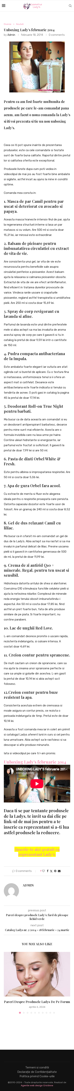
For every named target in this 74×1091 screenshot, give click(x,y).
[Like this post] (43, 871)
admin (11, 35)
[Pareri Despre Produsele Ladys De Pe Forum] (37, 974)
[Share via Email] (59, 871)
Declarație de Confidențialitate (37, 1072)
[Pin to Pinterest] (55, 871)
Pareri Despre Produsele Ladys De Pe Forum (37, 1002)
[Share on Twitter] (51, 871)
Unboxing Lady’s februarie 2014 (35, 762)
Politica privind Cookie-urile (37, 1076)
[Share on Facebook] (47, 871)
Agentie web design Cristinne (37, 1085)
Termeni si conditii (37, 1067)
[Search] (70, 5)
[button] (7, 982)
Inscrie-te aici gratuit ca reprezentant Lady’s (37, 852)
